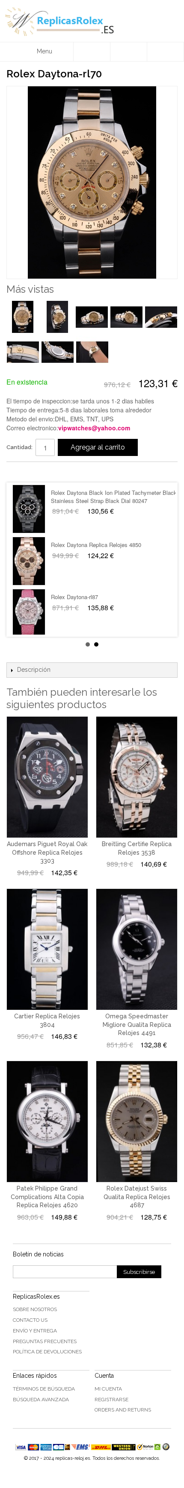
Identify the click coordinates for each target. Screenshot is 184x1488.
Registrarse (111, 1400)
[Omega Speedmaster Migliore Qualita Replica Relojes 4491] (137, 949)
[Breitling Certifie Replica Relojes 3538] (137, 777)
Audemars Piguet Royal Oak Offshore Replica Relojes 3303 (47, 852)
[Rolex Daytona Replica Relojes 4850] (28, 561)
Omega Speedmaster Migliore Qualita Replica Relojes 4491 (137, 1024)
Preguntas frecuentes (45, 1341)
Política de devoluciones (47, 1352)
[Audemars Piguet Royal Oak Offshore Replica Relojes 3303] (47, 777)
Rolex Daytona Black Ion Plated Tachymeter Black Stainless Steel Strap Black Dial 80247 (114, 496)
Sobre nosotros (35, 1309)
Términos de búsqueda (44, 1389)
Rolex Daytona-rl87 (74, 597)
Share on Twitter (38, 471)
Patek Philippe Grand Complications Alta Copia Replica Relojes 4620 (47, 1197)
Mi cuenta (108, 1389)
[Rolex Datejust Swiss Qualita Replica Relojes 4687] (137, 1121)
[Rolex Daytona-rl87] (28, 613)
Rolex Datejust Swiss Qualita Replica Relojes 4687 (137, 1197)
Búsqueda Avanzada (41, 1400)
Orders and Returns (123, 1410)
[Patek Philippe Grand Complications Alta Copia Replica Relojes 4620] (47, 1121)
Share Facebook (21, 471)
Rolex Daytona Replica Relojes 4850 (96, 545)
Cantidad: (19, 447)
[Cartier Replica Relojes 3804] (47, 949)
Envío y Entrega (35, 1331)
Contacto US (30, 1320)
